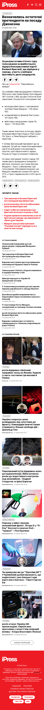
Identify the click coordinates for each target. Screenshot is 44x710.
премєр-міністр (8, 180)
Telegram (28, 697)
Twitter (18, 701)
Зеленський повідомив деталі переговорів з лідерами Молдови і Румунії (19, 246)
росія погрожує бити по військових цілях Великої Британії (22, 205)
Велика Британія (33, 180)
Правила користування (22, 689)
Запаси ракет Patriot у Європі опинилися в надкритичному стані (21, 271)
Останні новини (9, 240)
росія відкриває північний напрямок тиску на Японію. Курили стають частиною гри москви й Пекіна (21, 374)
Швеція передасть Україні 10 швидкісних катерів (16, 279)
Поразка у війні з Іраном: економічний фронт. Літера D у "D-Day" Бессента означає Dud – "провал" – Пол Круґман (21, 527)
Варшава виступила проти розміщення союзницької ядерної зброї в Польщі (21, 263)
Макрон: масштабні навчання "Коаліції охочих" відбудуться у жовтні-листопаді (20, 226)
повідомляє (14, 84)
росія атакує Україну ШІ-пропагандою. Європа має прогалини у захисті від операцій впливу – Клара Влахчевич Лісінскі (21, 628)
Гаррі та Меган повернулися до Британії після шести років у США (21, 211)
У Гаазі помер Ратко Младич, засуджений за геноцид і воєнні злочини (21, 306)
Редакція (16, 686)
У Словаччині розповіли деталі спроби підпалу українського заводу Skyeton (20, 287)
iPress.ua (37, 672)
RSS (27, 701)
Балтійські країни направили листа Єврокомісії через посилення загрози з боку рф (21, 296)
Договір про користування (22, 692)
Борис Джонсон (20, 180)
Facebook (15, 697)
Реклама (27, 686)
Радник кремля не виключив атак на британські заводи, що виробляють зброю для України (22, 218)
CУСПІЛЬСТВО (7, 13)
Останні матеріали (10, 334)
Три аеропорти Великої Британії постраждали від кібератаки (20, 199)
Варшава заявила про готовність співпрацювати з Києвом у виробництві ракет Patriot (21, 323)
